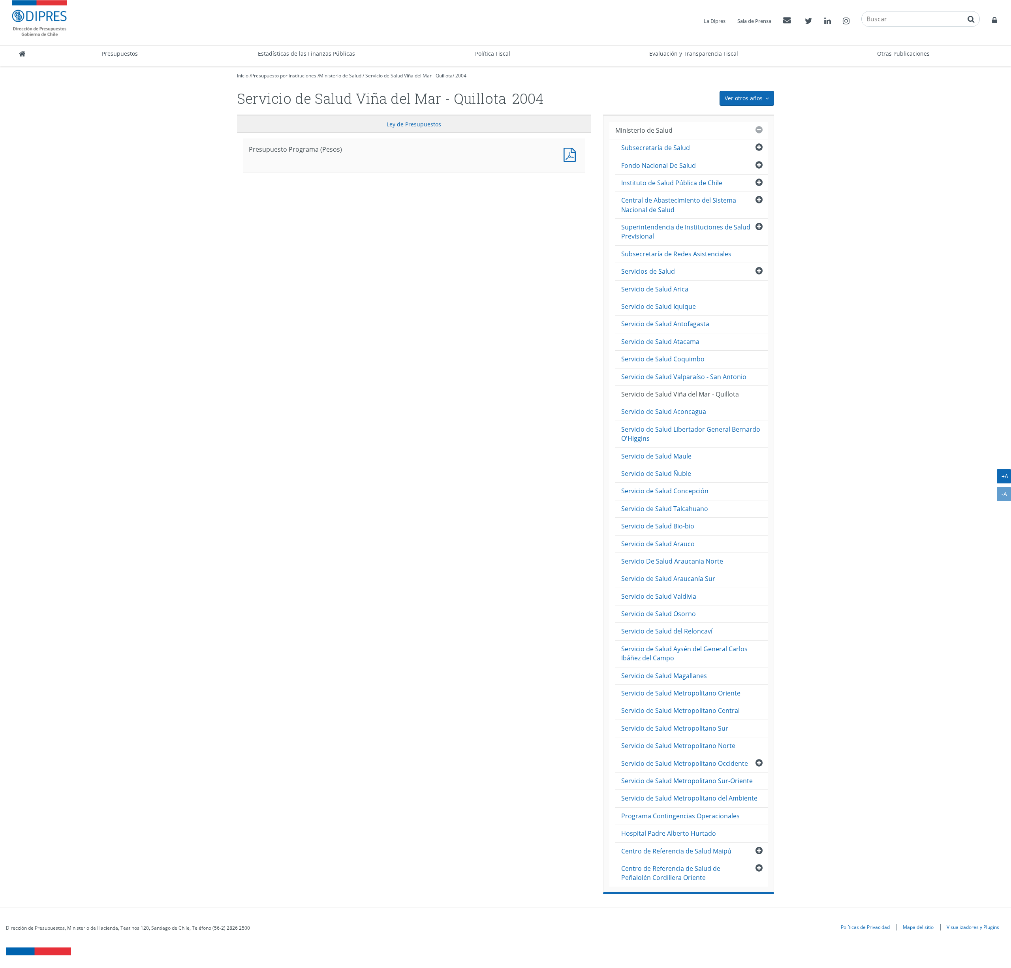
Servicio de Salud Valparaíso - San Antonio (683, 376)
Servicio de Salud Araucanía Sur (668, 578)
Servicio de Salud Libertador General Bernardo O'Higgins (690, 434)
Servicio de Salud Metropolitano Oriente (680, 693)
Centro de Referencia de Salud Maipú (676, 851)
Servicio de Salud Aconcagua (663, 411)
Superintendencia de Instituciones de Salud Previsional (685, 232)
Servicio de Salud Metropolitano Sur (674, 728)
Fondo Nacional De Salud (658, 165)
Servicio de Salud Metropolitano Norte (678, 745)
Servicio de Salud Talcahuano (664, 508)
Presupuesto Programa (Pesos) (571, 154)
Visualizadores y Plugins (973, 927)
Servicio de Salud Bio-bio (657, 526)
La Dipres (714, 20)
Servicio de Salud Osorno (658, 613)
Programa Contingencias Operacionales (680, 816)
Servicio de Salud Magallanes (664, 675)
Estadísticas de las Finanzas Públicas (306, 53)
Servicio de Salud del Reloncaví (666, 631)
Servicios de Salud (648, 271)
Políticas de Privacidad (865, 927)
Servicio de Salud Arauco (658, 543)
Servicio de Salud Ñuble (656, 473)
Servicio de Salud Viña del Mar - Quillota (409, 75)
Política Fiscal (492, 53)
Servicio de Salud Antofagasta (665, 324)
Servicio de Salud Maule (656, 456)
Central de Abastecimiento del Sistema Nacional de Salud (678, 205)
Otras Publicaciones (903, 53)
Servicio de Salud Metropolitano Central (680, 710)
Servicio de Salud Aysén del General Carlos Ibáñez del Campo (684, 653)
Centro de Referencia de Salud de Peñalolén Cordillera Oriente (670, 873)
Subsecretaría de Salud (655, 147)
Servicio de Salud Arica (654, 289)
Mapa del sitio (918, 927)
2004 (460, 75)
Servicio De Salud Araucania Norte (672, 561)
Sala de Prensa (754, 20)
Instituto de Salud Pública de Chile (671, 183)
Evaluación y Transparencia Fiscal (693, 53)
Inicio (242, 75)
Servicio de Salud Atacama (660, 341)
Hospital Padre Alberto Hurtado (668, 833)
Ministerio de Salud (340, 75)
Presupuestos (120, 53)
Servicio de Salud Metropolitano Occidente (684, 763)
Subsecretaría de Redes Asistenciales (676, 254)
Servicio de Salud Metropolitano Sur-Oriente (687, 780)
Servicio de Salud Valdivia (658, 596)
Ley (414, 124)
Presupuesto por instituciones (283, 75)
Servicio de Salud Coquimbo (663, 359)
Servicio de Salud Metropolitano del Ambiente (689, 798)
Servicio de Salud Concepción (664, 491)
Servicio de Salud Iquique (658, 306)
